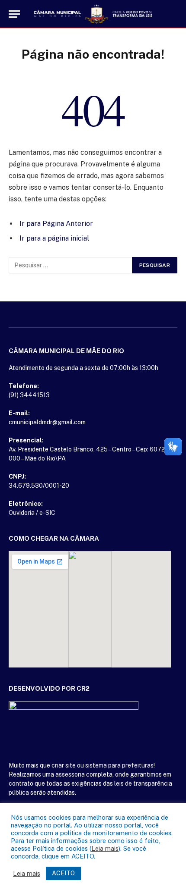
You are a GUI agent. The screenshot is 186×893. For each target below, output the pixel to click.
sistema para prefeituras (119, 765)
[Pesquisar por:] (71, 265)
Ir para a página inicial (54, 238)
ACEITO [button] (63, 873)
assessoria (70, 774)
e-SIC (47, 512)
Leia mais (105, 848)
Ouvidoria (22, 512)
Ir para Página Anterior (56, 223)
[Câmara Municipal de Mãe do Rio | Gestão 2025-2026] (93, 14)
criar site (63, 765)
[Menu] (14, 14)
